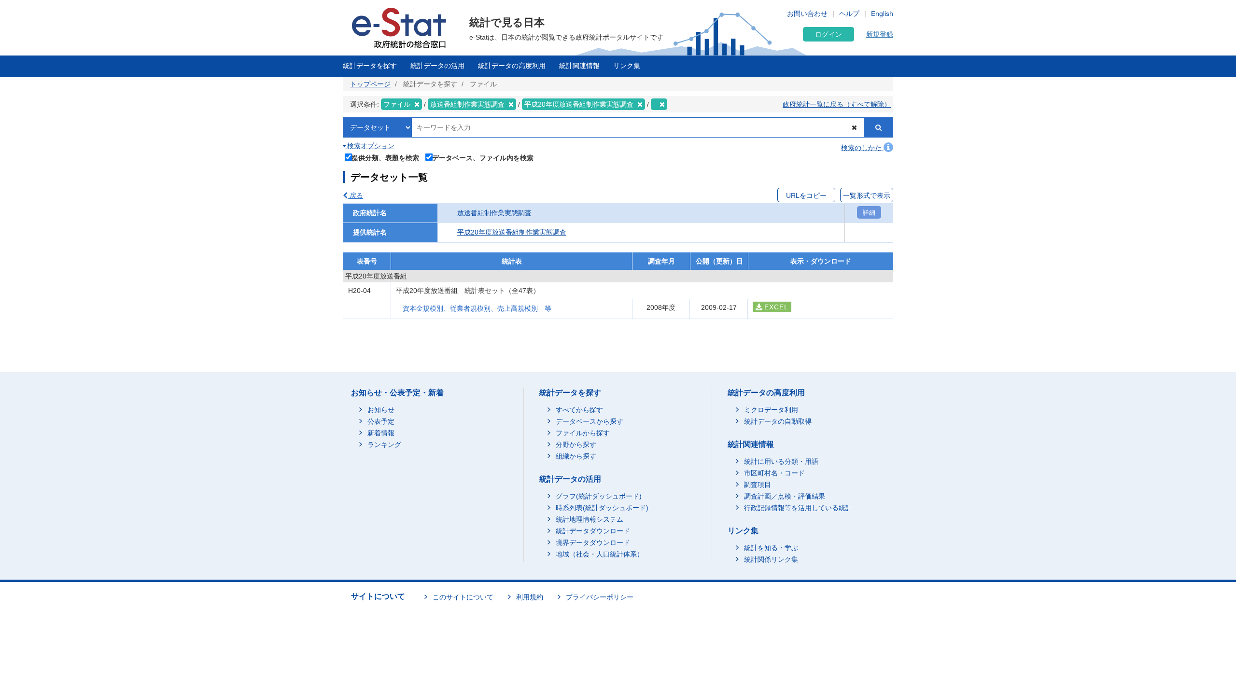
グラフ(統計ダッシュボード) (599, 496)
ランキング (384, 444)
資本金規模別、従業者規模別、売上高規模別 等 (477, 308)
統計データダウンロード (593, 531)
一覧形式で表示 (866, 195)
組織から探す (576, 456)
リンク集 (626, 66)
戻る (355, 195)
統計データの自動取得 (778, 421)
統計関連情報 (579, 66)
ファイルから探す (583, 433)
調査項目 (757, 484)
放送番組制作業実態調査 (494, 213)
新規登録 (879, 34)
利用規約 (529, 597)
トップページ (370, 84)
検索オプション (369, 145)
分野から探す (576, 444)
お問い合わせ (807, 13)
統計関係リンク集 (771, 559)
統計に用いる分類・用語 (781, 461)
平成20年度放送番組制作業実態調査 (511, 232)
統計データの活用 (437, 66)
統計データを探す (370, 66)
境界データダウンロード (593, 542)
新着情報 (380, 433)
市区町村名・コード (774, 473)
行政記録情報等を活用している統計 (798, 507)
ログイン (828, 34)
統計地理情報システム (589, 519)
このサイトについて (463, 597)
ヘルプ (849, 13)
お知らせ (380, 409)
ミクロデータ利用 (771, 409)
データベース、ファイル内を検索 (483, 157)
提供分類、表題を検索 (385, 157)
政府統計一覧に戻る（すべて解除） (837, 104)
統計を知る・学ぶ (771, 547)
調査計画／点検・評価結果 (784, 496)
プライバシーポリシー (599, 597)
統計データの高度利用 (512, 66)
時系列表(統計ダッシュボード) (602, 507)
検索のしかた (862, 148)
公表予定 (380, 421)
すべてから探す (579, 409)
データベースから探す (589, 421)
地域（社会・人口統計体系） (600, 554)
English (882, 13)
